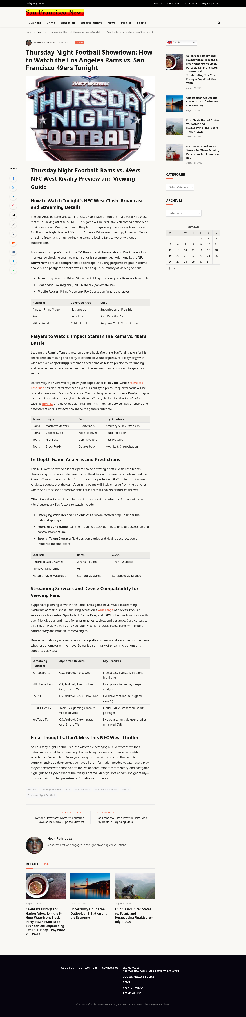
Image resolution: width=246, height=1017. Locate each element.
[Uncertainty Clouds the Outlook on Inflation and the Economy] (90, 886)
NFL (68, 789)
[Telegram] (13, 261)
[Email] (13, 215)
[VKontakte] (13, 251)
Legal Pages (208, 3)
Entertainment (91, 22)
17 (208, 250)
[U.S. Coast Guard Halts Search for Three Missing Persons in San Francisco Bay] (174, 152)
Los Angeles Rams (51, 789)
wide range (105, 610)
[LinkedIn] (13, 196)
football (32, 789)
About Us (158, 3)
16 (201, 250)
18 (216, 250)
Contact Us (191, 3)
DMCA (127, 982)
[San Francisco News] (55, 12)
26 (170, 261)
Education (68, 22)
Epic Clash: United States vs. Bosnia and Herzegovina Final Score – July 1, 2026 (134, 915)
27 (177, 261)
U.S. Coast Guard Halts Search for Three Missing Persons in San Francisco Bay (202, 152)
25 (216, 255)
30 (201, 261)
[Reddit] (13, 242)
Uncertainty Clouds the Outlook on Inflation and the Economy (89, 913)
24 (208, 255)
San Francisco (82, 789)
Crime (50, 22)
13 (177, 250)
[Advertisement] (131, 11)
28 (185, 261)
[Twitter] (13, 187)
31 (208, 261)
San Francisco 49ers (106, 789)
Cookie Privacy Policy (138, 976)
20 (177, 255)
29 (193, 261)
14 (185, 250)
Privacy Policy (133, 987)
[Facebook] (13, 178)
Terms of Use (132, 993)
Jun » (172, 268)
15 (193, 250)
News (111, 22)
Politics (126, 22)
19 (170, 255)
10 (208, 244)
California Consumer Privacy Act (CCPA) (151, 971)
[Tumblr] (13, 233)
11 (216, 244)
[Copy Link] (13, 224)
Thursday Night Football (41, 795)
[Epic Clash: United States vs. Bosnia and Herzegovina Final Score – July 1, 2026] (135, 886)
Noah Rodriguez (46, 42)
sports (125, 789)
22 (193, 255)
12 (170, 250)
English (177, 42)
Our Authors (174, 3)
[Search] (218, 23)
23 (201, 255)
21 (185, 255)
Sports (141, 22)
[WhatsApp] (13, 270)
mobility (47, 403)
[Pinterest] (13, 205)
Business (35, 22)
